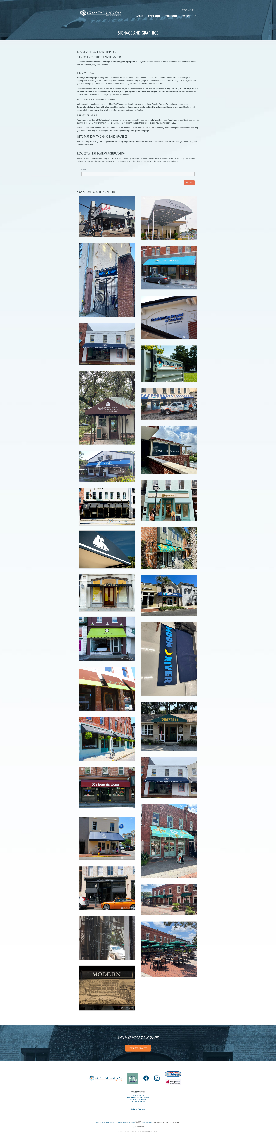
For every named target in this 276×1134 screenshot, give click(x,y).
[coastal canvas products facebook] (146, 1078)
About (139, 16)
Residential (153, 16)
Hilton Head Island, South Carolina (138, 1097)
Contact (185, 16)
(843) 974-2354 (138, 1128)
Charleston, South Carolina (138, 1099)
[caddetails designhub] (173, 1081)
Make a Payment (187, 10)
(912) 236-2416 (147, 1122)
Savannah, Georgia (138, 1095)
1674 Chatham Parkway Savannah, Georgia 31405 (115, 1122)
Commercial (171, 16)
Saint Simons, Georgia (138, 1101)
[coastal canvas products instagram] (157, 1078)
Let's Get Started (138, 1048)
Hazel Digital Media (151, 1131)
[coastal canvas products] (100, 14)
